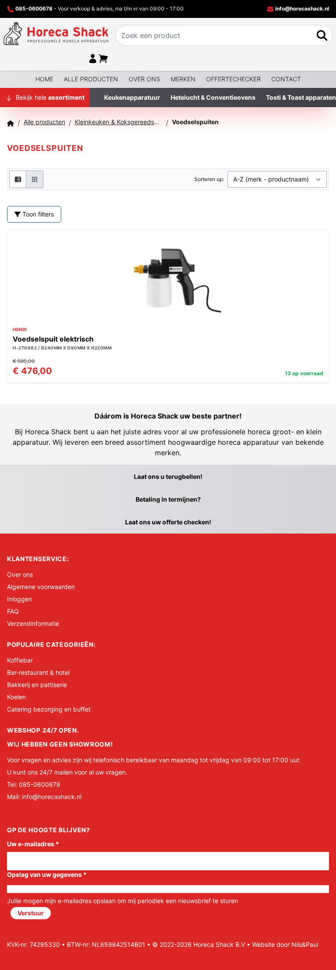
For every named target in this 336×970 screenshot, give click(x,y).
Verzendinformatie (33, 623)
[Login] (93, 58)
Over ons (144, 79)
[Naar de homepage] (56, 33)
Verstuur (31, 913)
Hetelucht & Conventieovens (213, 97)
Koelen (16, 697)
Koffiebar (20, 660)
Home (44, 79)
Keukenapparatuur (132, 97)
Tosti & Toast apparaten (301, 97)
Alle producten (91, 79)
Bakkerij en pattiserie (37, 684)
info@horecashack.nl (301, 8)
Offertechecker (233, 79)
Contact (286, 79)
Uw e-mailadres (33, 844)
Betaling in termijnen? (168, 499)
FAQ (13, 611)
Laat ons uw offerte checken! (168, 522)
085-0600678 (34, 8)
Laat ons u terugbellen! (168, 476)
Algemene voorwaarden (41, 586)
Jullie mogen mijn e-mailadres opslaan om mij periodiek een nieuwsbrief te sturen (122, 900)
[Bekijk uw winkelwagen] (103, 58)
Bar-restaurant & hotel (38, 672)
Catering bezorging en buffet (49, 709)
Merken (183, 79)
